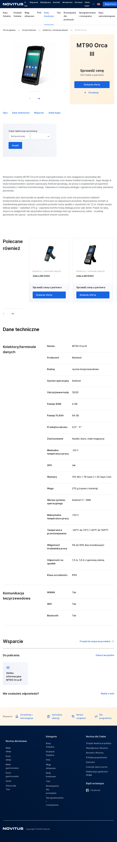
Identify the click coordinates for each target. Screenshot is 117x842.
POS (39, 12)
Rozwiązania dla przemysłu (70, 16)
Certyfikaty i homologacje (26, 716)
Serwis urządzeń (81, 716)
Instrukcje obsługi (57, 716)
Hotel (8, 781)
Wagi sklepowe (29, 14)
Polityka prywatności (96, 757)
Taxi (59, 12)
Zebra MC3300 (41, 276)
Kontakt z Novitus (95, 752)
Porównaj (93, 92)
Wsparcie (34, 2)
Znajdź (15, 145)
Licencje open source (96, 767)
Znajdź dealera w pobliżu (98, 743)
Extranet (78, 2)
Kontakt (56, 2)
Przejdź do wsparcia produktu (95, 641)
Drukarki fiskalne (18, 14)
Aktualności (67, 2)
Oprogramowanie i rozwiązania (87, 14)
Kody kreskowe (49, 14)
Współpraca (45, 2)
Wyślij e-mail (107, 693)
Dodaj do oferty (92, 84)
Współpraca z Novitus (97, 748)
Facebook (95, 790)
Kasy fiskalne (7, 14)
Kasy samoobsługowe (107, 14)
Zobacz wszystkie (105, 655)
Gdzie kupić (54, 113)
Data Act (90, 762)
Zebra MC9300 (85, 276)
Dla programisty (105, 716)
